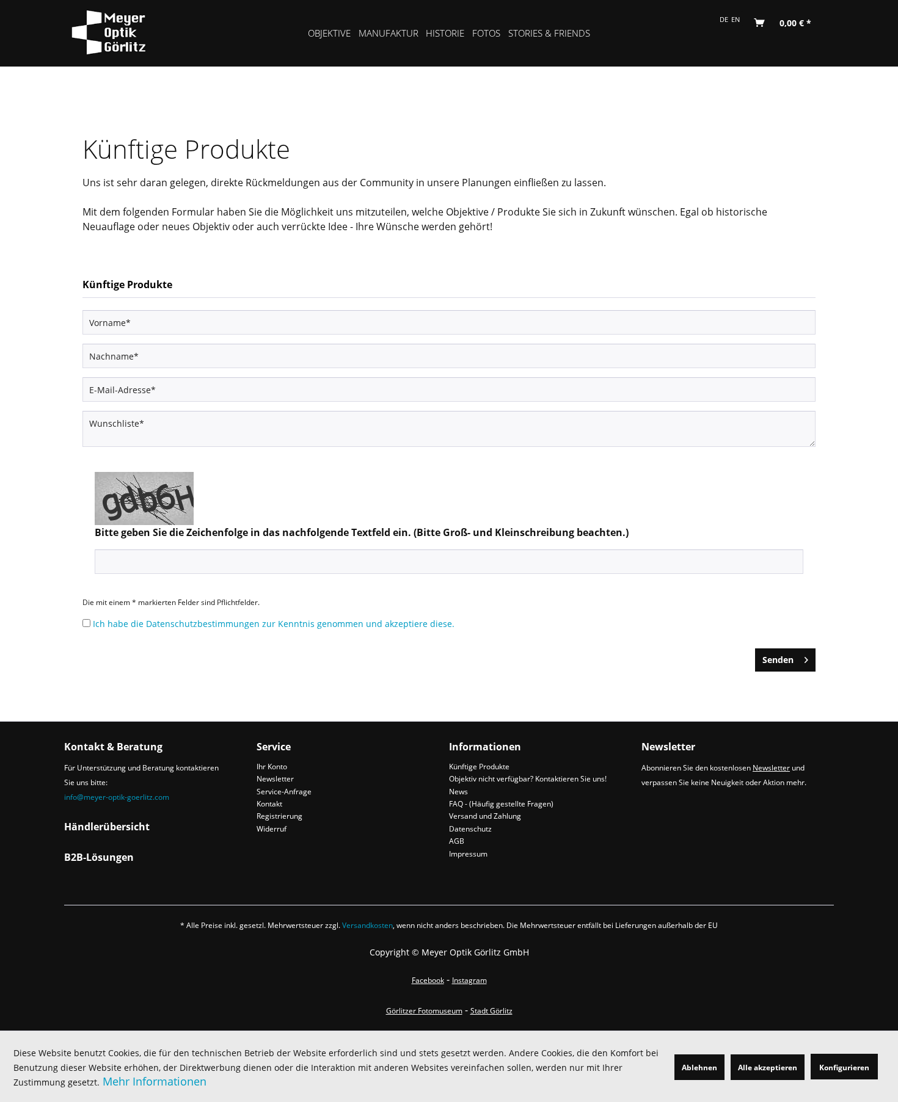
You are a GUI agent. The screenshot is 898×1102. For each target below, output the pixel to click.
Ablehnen (699, 1067)
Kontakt (269, 804)
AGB (456, 841)
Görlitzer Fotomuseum (424, 1011)
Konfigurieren (844, 1067)
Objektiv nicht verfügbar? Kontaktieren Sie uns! (528, 779)
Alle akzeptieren (767, 1067)
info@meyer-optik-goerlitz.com (116, 797)
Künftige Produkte (479, 766)
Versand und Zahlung (485, 816)
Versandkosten (367, 925)
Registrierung (279, 816)
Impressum (468, 854)
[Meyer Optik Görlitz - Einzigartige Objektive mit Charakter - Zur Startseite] (120, 30)
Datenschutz (470, 829)
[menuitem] (329, 33)
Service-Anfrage (284, 791)
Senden (778, 659)
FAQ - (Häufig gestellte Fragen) (501, 804)
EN (735, 19)
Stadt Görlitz (491, 1011)
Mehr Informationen (154, 1081)
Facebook (428, 980)
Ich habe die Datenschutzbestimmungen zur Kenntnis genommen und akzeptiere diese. (273, 623)
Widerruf (272, 829)
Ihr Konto (272, 766)
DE (724, 19)
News (458, 791)
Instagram (469, 980)
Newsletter (275, 779)
